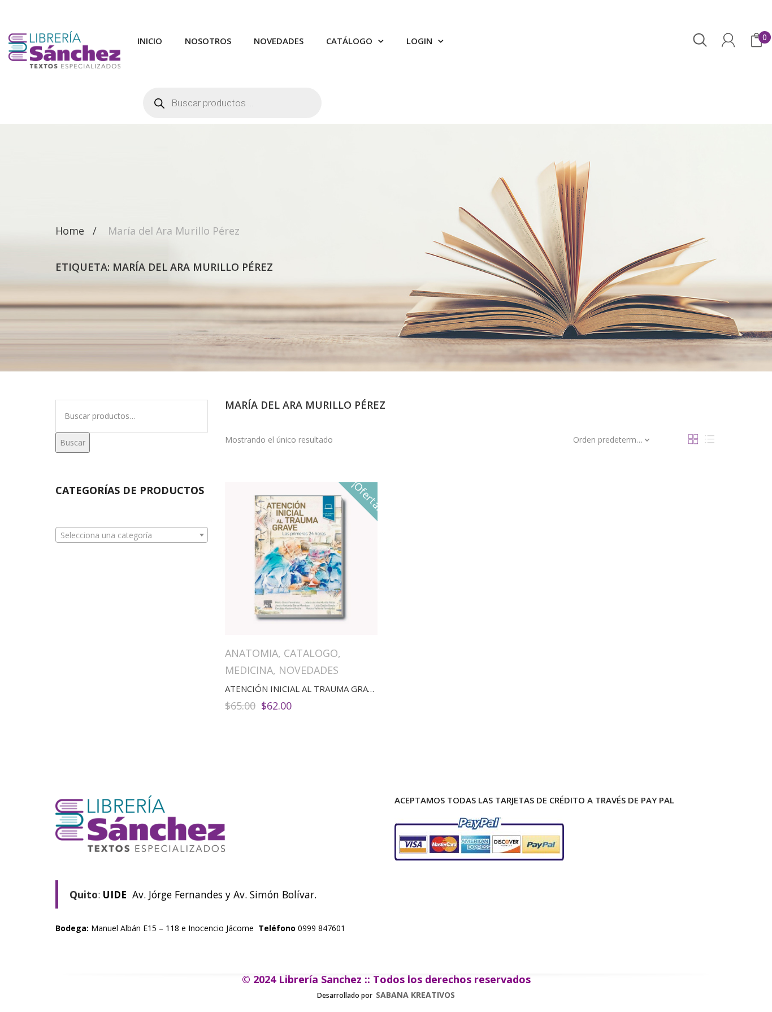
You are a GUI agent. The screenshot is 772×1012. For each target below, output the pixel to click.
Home (69, 230)
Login (419, 40)
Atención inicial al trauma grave (301, 688)
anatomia (251, 653)
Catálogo (349, 40)
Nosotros (208, 40)
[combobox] (131, 535)
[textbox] (131, 535)
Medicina (249, 670)
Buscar (72, 442)
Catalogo (311, 653)
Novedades (278, 40)
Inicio (149, 40)
